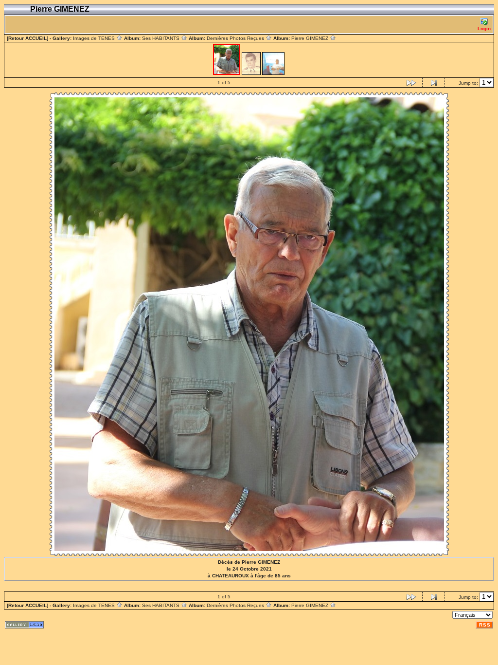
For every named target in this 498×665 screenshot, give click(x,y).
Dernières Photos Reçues (236, 38)
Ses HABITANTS (161, 38)
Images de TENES (94, 38)
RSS (485, 625)
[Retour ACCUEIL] (27, 38)
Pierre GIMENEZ (310, 38)
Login (484, 28)
